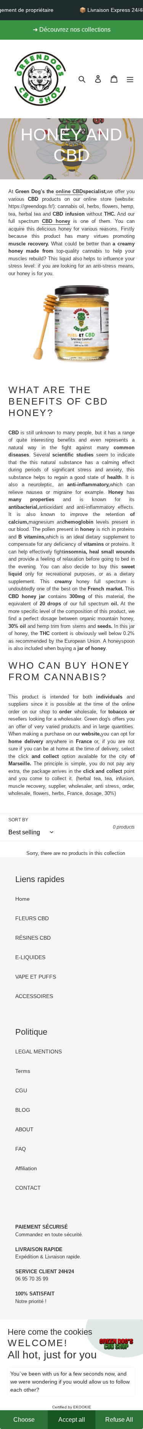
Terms (22, 1071)
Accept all (71, 1419)
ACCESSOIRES (34, 996)
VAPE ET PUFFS (35, 977)
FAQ (20, 1149)
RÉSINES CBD (33, 938)
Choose (24, 1419)
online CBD (69, 191)
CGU (21, 1090)
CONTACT (28, 1188)
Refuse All (119, 1419)
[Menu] (130, 79)
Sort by (18, 820)
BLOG (22, 1110)
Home (22, 899)
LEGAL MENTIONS (38, 1051)
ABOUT (24, 1129)
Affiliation (26, 1168)
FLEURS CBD (32, 918)
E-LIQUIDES (30, 957)
